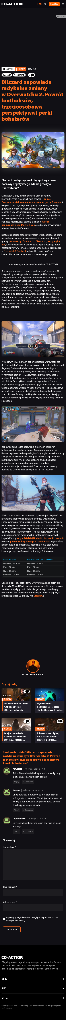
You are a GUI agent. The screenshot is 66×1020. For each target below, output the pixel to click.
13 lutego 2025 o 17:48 (35, 769)
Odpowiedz (29, 782)
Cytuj (17, 782)
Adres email (10, 902)
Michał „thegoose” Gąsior (33, 674)
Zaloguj (54, 4)
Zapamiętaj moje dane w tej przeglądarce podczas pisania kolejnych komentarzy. (32, 919)
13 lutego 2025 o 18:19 (33, 790)
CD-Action (8, 69)
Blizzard (7, 75)
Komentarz (9, 847)
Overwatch (19, 75)
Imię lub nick (10, 887)
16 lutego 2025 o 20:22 (38, 818)
